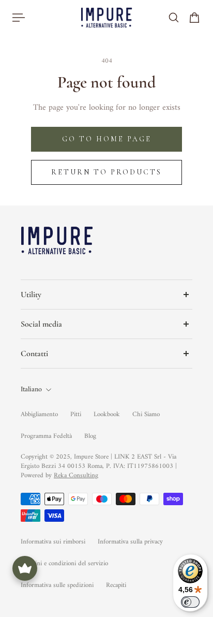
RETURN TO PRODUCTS (106, 172)
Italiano (31, 389)
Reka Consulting (76, 475)
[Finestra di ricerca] (173, 17)
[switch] (190, 602)
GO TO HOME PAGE (106, 139)
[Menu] (18, 17)
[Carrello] (194, 17)
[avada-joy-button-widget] (24, 568)
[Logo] (106, 17)
